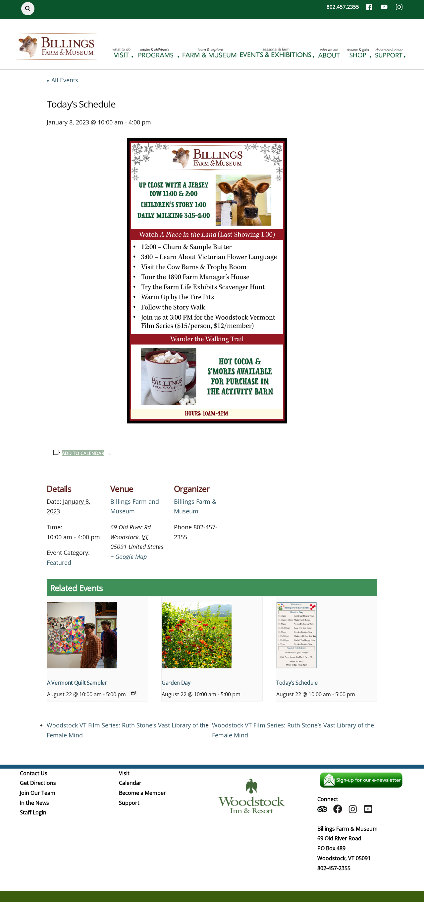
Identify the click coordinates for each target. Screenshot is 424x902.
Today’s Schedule (297, 682)
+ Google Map (128, 557)
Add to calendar (83, 453)
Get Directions (38, 783)
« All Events (62, 80)
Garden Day (176, 682)
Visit (124, 773)
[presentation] (97, 635)
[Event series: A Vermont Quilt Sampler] (133, 693)
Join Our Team (37, 792)
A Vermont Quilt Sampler (77, 682)
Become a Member (142, 792)
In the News (34, 802)
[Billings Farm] (56, 56)
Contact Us (33, 773)
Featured (59, 562)
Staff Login (33, 812)
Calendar (130, 783)
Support (129, 802)
